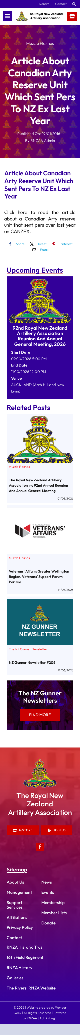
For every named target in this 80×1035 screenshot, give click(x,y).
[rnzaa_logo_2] (40, 760)
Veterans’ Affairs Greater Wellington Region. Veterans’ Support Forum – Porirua (39, 576)
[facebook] (40, 847)
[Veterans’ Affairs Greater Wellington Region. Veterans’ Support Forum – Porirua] (40, 510)
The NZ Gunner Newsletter (28, 649)
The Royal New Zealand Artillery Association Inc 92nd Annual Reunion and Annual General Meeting (38, 485)
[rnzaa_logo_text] (39, 13)
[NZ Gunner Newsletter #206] (40, 602)
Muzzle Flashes (40, 43)
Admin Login (49, 1018)
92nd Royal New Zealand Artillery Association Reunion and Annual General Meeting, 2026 (40, 336)
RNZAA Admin (42, 140)
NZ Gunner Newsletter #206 (32, 662)
